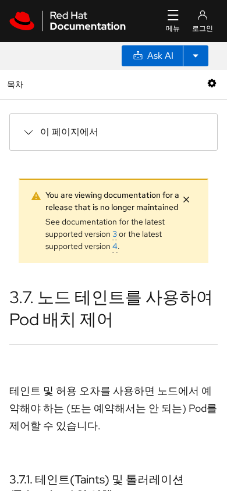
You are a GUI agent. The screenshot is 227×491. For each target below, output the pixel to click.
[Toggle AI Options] (195, 55)
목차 (16, 84)
